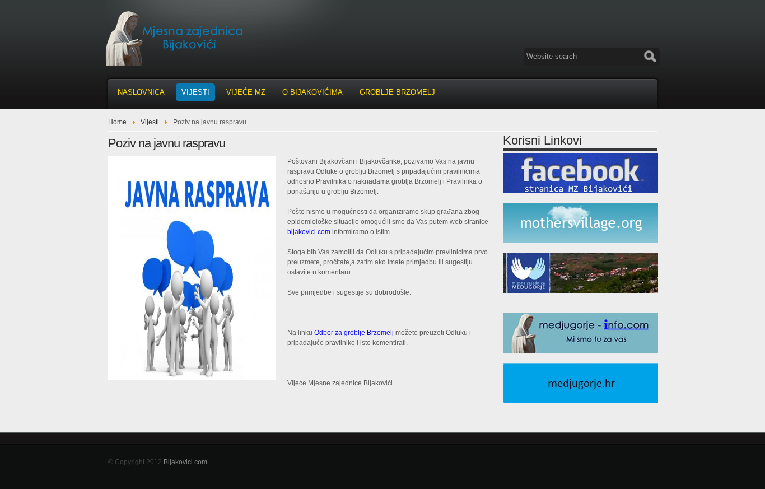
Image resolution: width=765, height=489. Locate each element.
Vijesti (150, 122)
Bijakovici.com (185, 462)
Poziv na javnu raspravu (166, 143)
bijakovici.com (308, 232)
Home (117, 122)
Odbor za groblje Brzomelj (354, 333)
